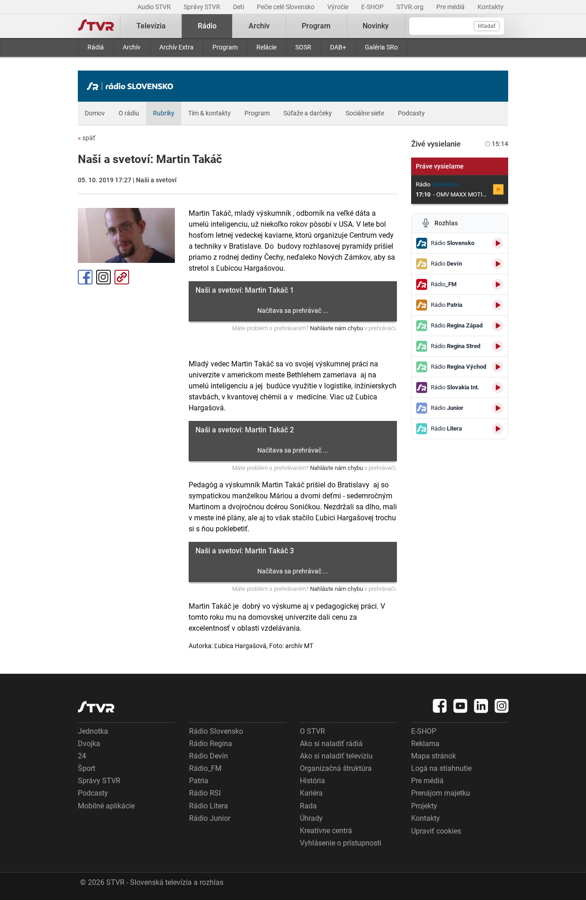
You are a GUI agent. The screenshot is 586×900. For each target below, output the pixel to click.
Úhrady (311, 818)
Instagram (103, 277)
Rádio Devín (208, 756)
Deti (239, 7)
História (312, 780)
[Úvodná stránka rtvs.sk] (96, 26)
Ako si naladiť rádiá (331, 743)
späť (86, 138)
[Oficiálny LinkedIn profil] (481, 706)
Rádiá (95, 47)
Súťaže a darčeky (307, 113)
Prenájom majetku (440, 793)
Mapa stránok (433, 756)
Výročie (338, 7)
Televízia (151, 26)
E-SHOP (373, 7)
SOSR (303, 47)
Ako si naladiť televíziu (336, 756)
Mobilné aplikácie (106, 806)
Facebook (85, 277)
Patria (198, 780)
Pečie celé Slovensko (286, 7)
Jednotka (93, 731)
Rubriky (163, 113)
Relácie (266, 47)
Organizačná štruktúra (336, 768)
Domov (95, 113)
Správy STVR (203, 7)
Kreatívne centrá (326, 830)
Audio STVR (154, 7)
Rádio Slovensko (216, 731)
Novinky (376, 26)
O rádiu (129, 113)
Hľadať (486, 26)
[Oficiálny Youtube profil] (460, 706)
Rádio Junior (209, 818)
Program (225, 47)
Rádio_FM (205, 768)
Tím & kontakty (209, 113)
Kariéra (311, 793)
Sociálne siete (365, 113)
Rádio (207, 26)
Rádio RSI (205, 793)
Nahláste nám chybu (336, 328)
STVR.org (410, 7)
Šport (86, 768)
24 (82, 756)
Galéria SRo (381, 47)
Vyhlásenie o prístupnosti (340, 843)
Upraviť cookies (436, 831)
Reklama (425, 743)
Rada (308, 806)
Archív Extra (176, 47)
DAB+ (338, 47)
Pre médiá (451, 7)
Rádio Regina (210, 743)
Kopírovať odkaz (121, 277)
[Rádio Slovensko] (132, 86)
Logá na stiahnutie (441, 768)
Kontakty (490, 7)
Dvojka (89, 743)
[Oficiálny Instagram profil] (502, 706)
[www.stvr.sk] (96, 707)
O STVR (312, 731)
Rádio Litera (208, 806)
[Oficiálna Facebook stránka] (440, 706)
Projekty (424, 806)
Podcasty (411, 113)
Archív (132, 47)
